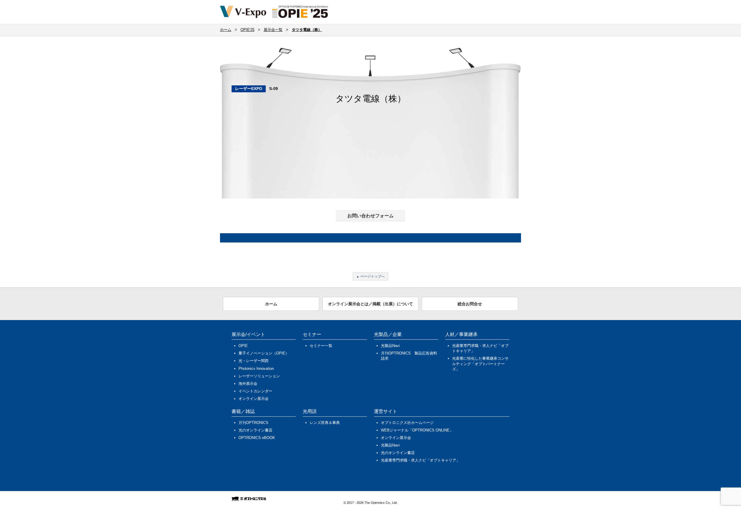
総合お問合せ (470, 304)
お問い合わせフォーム (370, 215)
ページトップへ (372, 276)
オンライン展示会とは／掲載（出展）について (370, 304)
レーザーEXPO (248, 88)
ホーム (271, 304)
